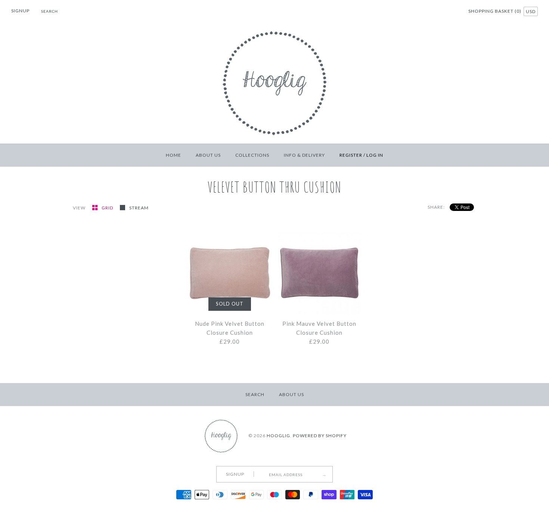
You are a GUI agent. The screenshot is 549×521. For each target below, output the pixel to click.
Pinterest (442, 12)
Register (350, 155)
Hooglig (278, 435)
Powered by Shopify (320, 435)
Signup (20, 10)
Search (254, 394)
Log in (374, 155)
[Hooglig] (274, 29)
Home (173, 155)
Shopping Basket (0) (495, 11)
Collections (252, 155)
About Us (208, 155)
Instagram (452, 12)
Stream (139, 208)
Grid (108, 208)
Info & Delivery (304, 155)
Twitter (433, 12)
